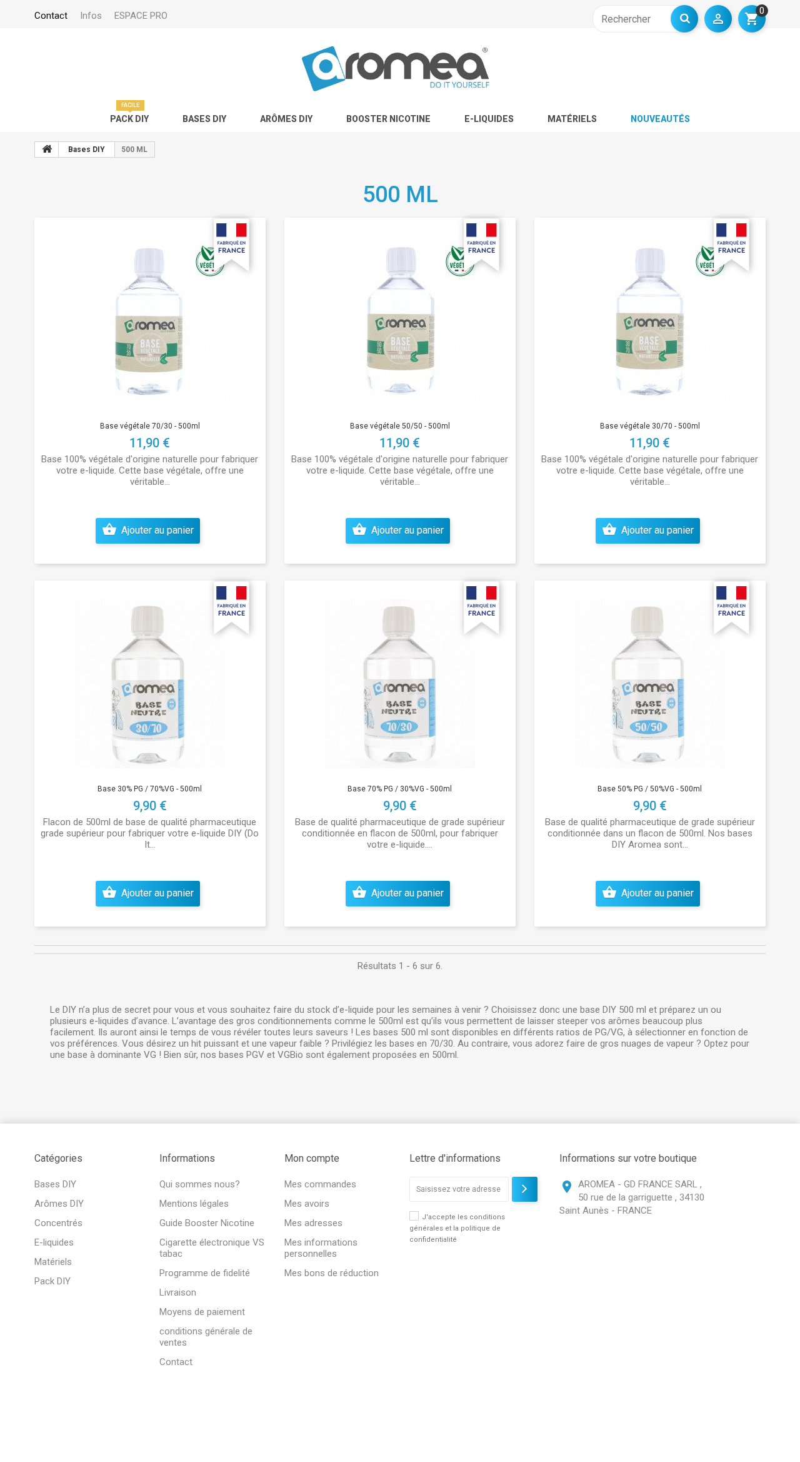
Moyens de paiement (202, 1311)
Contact (175, 1362)
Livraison (177, 1292)
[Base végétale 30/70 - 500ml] (650, 319)
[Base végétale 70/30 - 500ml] (150, 319)
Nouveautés (660, 119)
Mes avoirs (306, 1203)
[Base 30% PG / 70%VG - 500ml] (150, 682)
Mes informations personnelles (321, 1248)
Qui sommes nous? (199, 1184)
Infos (91, 15)
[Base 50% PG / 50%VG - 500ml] (650, 682)
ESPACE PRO (141, 15)
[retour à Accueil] (47, 149)
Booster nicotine (388, 119)
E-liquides (489, 119)
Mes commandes (320, 1184)
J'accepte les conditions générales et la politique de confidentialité (457, 1228)
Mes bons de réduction (331, 1273)
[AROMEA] (395, 68)
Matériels (572, 119)
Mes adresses (313, 1223)
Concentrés (58, 1223)
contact (51, 15)
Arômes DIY (286, 119)
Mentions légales (194, 1203)
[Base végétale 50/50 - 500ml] (400, 319)
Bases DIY (204, 119)
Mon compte (311, 1158)
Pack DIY (129, 119)
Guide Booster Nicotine (206, 1223)
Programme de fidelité (204, 1273)
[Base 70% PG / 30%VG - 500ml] (400, 682)
